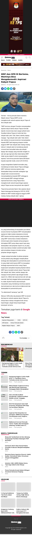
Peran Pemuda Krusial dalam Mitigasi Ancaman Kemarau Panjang (17, 471)
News (9, 70)
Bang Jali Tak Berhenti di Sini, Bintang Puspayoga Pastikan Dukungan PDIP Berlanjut (17, 438)
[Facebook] (2, 88)
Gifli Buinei (5, 322)
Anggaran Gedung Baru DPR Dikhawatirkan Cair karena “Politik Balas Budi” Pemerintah (8, 512)
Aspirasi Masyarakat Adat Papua (9, 320)
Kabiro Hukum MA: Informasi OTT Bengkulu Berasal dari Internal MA (22, 511)
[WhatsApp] (8, 88)
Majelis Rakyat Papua (8, 325)
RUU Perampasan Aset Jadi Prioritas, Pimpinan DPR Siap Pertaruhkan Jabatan (19, 405)
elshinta (3, 84)
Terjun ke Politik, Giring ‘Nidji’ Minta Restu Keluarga (22, 494)
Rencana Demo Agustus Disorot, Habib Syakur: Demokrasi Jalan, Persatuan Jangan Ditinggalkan (18, 456)
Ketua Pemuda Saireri (17, 322)
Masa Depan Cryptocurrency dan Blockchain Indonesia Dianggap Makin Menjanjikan (19, 387)
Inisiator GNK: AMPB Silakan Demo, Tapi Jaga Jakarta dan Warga (16, 464)
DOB (19, 320)
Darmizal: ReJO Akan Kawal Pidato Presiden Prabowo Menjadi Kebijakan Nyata (17, 447)
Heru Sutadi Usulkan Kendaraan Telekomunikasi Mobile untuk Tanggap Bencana (18, 397)
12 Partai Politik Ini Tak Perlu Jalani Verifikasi (7, 494)
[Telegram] (11, 88)
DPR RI (25, 320)
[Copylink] (14, 88)
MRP (18, 325)
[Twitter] (5, 88)
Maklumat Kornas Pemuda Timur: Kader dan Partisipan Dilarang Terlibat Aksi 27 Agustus (19, 424)
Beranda (3, 70)
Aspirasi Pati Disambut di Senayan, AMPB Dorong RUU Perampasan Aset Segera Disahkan (19, 415)
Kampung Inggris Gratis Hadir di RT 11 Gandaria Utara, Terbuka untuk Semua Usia (12, 364)
